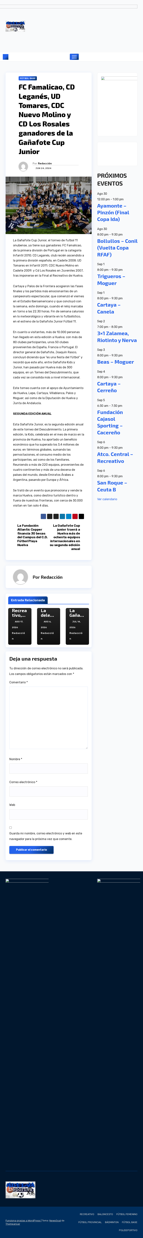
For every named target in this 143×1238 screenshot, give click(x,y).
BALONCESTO (105, 1214)
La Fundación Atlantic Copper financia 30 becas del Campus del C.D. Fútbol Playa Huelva (32, 535)
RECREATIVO (87, 1214)
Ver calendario (107, 499)
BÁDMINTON (112, 1222)
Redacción (45, 163)
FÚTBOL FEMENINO (126, 1214)
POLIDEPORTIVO (128, 1230)
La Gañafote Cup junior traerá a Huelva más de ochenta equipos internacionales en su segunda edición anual (65, 537)
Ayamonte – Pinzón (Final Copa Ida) (113, 212)
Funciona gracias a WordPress (23, 1220)
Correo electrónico (23, 782)
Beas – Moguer (115, 361)
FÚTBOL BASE (28, 78)
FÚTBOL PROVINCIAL (90, 1222)
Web (12, 805)
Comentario (18, 682)
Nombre (15, 759)
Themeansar (13, 1224)
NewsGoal (55, 1220)
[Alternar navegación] (74, 57)
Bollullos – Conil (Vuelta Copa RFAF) (117, 248)
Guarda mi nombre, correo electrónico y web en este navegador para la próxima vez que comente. (45, 836)
